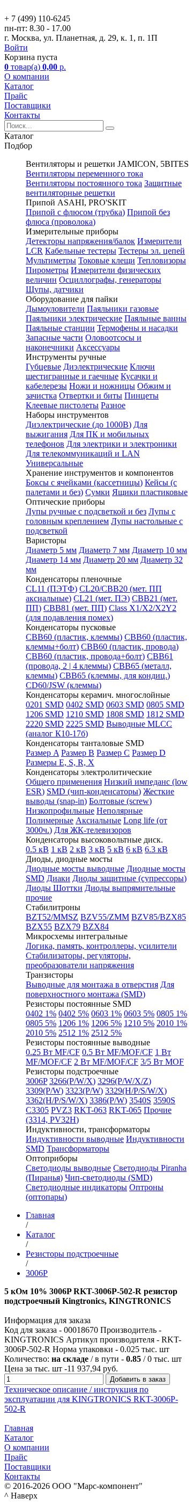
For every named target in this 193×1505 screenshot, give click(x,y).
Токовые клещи (106, 260)
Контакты (22, 115)
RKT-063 (90, 1110)
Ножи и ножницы (102, 385)
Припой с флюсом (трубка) (75, 212)
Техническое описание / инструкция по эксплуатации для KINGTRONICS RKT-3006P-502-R (91, 1399)
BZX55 (39, 926)
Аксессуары (98, 347)
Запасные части (54, 337)
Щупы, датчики (55, 289)
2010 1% (172, 1023)
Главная (18, 1428)
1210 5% (139, 1023)
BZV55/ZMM (104, 916)
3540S (140, 1100)
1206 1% (73, 1023)
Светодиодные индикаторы (76, 1187)
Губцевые (43, 366)
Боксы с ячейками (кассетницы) (84, 482)
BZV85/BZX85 (158, 916)
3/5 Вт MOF (162, 1061)
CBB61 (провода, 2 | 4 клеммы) (99, 661)
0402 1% (41, 1013)
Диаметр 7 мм (104, 550)
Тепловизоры (161, 260)
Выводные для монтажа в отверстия (92, 984)
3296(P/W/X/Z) (124, 1081)
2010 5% (41, 1032)
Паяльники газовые (123, 308)
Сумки (97, 492)
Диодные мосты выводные (75, 868)
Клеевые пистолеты (62, 405)
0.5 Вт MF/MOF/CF (117, 1052)
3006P (36, 1081)
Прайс (15, 95)
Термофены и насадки (137, 328)
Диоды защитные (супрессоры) (129, 878)
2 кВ (78, 849)
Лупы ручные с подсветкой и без (86, 511)
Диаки (58, 878)
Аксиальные (98, 820)
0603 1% (106, 1013)
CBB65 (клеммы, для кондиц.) (115, 675)
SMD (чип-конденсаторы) (94, 791)
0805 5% (41, 1023)
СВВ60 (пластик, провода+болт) (85, 656)
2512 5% (106, 1032)
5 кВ (115, 849)
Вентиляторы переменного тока (84, 173)
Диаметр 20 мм (110, 559)
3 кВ (96, 849)
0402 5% (73, 1013)
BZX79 (67, 926)
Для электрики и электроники (121, 443)
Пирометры (47, 270)
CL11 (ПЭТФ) (51, 588)
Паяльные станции (60, 328)
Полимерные (49, 820)
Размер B (77, 752)
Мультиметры (51, 260)
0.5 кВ (37, 849)
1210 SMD (85, 714)
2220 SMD (45, 723)
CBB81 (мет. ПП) (75, 608)
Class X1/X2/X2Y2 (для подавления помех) (101, 612)
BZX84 (96, 926)
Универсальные (54, 463)
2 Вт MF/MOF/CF (106, 1061)
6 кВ (134, 849)
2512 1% (73, 1032)
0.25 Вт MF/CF (53, 1052)
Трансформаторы (78, 1148)
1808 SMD (125, 714)
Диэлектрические (95, 366)
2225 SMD (85, 723)
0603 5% (139, 1013)
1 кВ (59, 849)
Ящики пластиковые (150, 492)
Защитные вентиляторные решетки (104, 188)
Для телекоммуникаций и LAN (83, 453)
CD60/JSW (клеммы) (63, 685)
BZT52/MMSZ (52, 916)
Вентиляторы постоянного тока (84, 183)
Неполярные (119, 810)
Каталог (19, 86)
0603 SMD (125, 704)
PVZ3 (61, 1110)
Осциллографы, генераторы (110, 279)
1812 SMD (165, 714)
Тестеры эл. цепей (151, 250)
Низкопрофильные (60, 810)
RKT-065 (125, 1110)
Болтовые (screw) (120, 801)
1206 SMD (45, 714)
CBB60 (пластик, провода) (130, 646)
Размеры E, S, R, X (60, 762)
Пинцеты (141, 395)
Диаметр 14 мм (53, 559)
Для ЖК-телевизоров (92, 830)
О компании (26, 76)
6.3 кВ (156, 849)
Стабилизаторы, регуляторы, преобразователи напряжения (80, 960)
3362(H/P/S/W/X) (56, 1100)
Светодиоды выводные (68, 1167)
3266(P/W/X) (72, 1081)
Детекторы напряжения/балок (80, 241)
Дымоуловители (55, 308)
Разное (113, 405)
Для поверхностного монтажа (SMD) (100, 989)
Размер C (113, 752)
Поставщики (27, 105)
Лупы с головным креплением (100, 516)
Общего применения (64, 781)
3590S (164, 1100)
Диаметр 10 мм (159, 550)
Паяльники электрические (74, 318)
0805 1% (172, 1013)
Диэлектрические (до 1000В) (78, 424)
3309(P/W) (44, 1090)
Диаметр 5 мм (51, 550)
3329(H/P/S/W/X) (136, 1090)
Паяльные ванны (155, 318)
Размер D (149, 752)
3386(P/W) (108, 1100)
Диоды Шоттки (54, 887)
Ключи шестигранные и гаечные (90, 371)
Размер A (42, 752)
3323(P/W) (84, 1090)
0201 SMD (45, 704)
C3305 (37, 1110)
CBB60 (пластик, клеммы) (74, 636)
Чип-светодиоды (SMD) (108, 1177)
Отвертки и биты (90, 395)
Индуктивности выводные (75, 1138)
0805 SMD (165, 704)
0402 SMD (85, 704)
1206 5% (106, 1023)
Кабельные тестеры (80, 250)
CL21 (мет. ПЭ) (101, 598)
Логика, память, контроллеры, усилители (101, 945)
